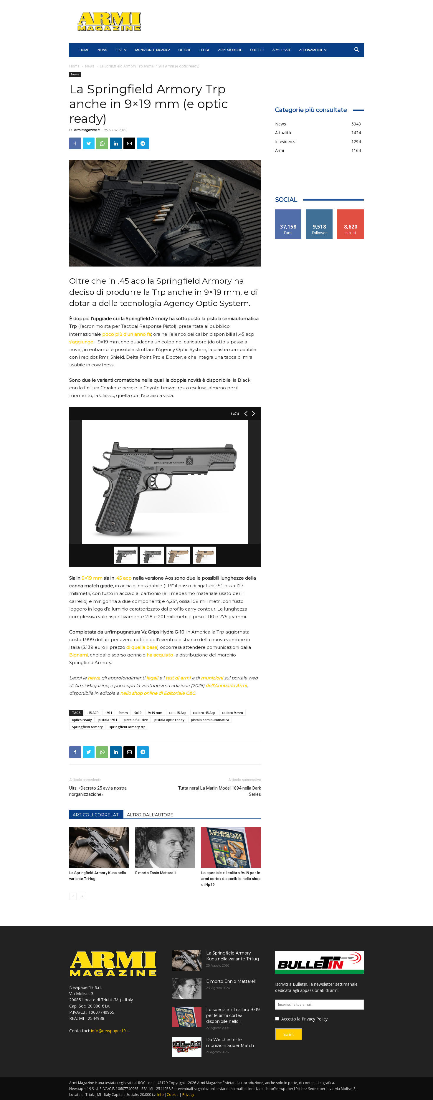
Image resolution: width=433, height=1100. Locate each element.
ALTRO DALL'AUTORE (150, 815)
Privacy (188, 1094)
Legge (204, 50)
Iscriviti (350, 211)
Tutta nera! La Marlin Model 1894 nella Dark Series (219, 791)
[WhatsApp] (102, 143)
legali (152, 678)
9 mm (123, 712)
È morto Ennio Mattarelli (155, 873)
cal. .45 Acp (177, 712)
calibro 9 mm (232, 712)
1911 (108, 712)
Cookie (173, 1094)
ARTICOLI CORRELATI (96, 815)
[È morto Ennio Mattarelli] (165, 847)
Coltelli (257, 50)
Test (118, 50)
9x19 (137, 712)
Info (160, 1094)
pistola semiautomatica (210, 719)
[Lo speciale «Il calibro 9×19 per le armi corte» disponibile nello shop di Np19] (231, 847)
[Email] (129, 143)
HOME (84, 50)
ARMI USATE (281, 50)
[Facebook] (75, 143)
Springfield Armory (87, 726)
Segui (319, 211)
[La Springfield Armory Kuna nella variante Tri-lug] (99, 847)
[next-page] (82, 896)
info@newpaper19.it (110, 1030)
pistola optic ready (169, 719)
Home (74, 66)
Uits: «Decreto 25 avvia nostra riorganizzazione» (98, 791)
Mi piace (288, 211)
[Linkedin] (116, 143)
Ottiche (185, 50)
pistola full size (136, 719)
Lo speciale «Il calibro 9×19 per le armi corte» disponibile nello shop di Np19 (231, 879)
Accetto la (290, 1019)
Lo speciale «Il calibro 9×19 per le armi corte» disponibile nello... (233, 1015)
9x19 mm (155, 712)
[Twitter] (89, 143)
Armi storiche (230, 50)
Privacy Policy (315, 1019)
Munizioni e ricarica (152, 50)
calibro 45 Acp (204, 712)
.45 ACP (93, 712)
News (102, 50)
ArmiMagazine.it (87, 130)
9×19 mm (92, 578)
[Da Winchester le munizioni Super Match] (186, 1047)
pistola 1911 (107, 719)
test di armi (178, 678)
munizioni (212, 678)
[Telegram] (143, 143)
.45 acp (123, 578)
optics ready (82, 719)
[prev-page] (73, 896)
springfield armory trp (127, 726)
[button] (357, 50)
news (93, 678)
